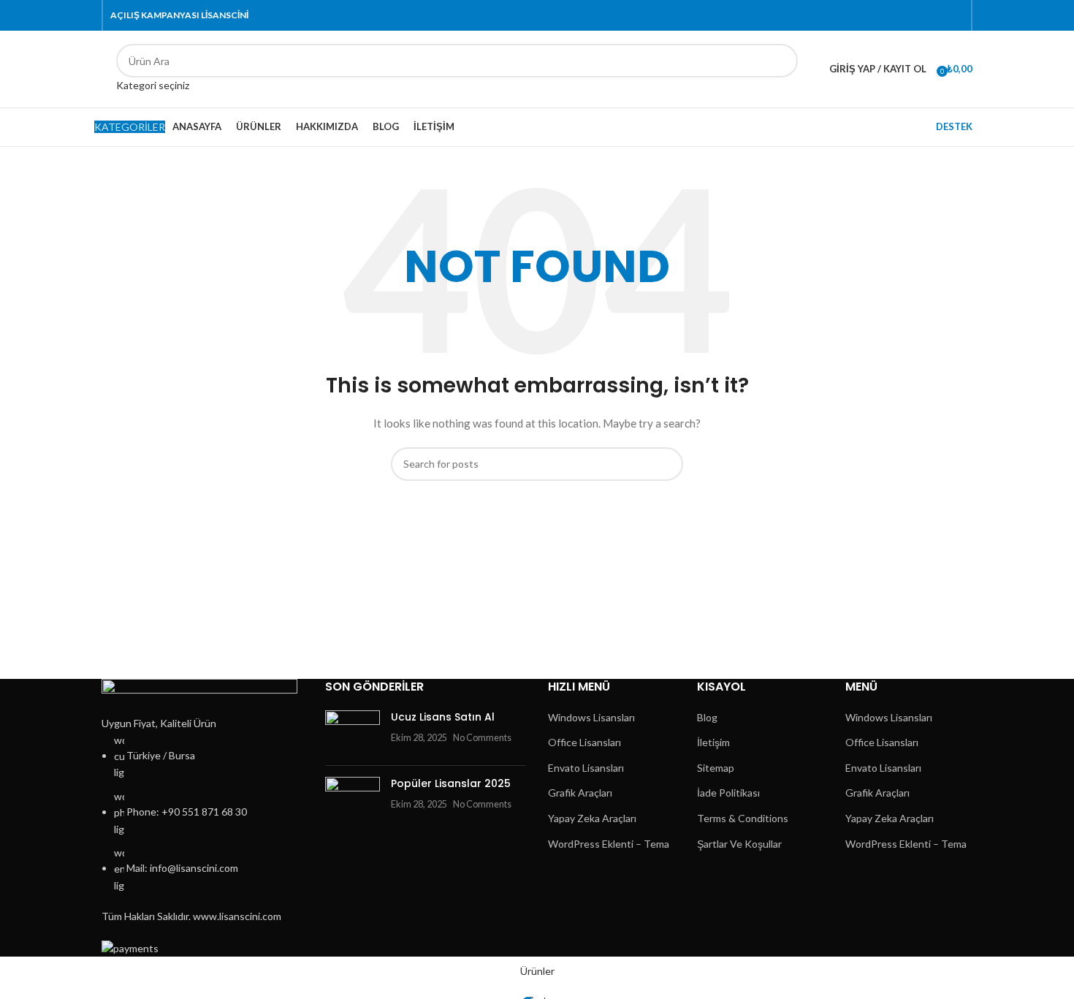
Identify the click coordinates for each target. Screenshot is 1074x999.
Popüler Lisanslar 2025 (451, 783)
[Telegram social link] (955, 16)
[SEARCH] (781, 69)
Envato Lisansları (586, 767)
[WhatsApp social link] (938, 16)
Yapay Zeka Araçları (592, 818)
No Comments (482, 737)
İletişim (713, 742)
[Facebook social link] (871, 16)
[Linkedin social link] (921, 16)
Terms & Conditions (742, 818)
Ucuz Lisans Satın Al (443, 717)
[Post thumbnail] (352, 732)
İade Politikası (728, 792)
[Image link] (199, 696)
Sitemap (715, 767)
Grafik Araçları (580, 792)
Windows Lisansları (591, 717)
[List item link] (202, 813)
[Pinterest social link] (904, 16)
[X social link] (888, 16)
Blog (707, 717)
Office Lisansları (584, 742)
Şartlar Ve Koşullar (739, 843)
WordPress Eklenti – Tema (608, 843)
